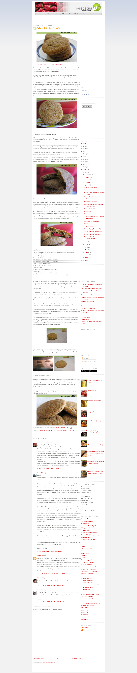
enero (86, 257)
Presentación (56, 14)
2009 (84, 167)
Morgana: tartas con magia (88, 605)
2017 (84, 146)
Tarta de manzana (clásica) (91, 190)
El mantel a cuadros (86, 564)
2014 (84, 154)
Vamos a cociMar (85, 617)
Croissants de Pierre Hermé (93, 400)
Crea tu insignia (85, 94)
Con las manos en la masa (88, 551)
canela (42, 430)
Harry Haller (40, 473)
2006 (84, 261)
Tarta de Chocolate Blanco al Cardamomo (92, 198)
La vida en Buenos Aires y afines (90, 594)
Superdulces (84, 612)
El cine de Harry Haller (87, 519)
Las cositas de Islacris (87, 596)
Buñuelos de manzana (87, 304)
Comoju (83, 546)
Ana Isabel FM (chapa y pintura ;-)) (90, 535)
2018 (84, 143)
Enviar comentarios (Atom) (47, 662)
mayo (86, 247)
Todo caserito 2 (85, 614)
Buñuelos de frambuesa (87, 301)
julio (86, 242)
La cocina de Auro (86, 576)
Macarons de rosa (91, 390)
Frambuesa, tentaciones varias (89, 571)
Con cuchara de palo (86, 548)
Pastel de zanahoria (89, 209)
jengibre (43, 432)
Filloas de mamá (85, 317)
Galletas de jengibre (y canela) (48, 28)
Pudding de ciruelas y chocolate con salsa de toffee (95, 432)
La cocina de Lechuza (87, 580)
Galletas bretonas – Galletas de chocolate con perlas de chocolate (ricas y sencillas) (94, 443)
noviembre (88, 177)
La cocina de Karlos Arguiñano (89, 526)
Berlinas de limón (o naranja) (94, 421)
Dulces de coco (88, 211)
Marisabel (40, 578)
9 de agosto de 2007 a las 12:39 (49, 551)
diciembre (87, 174)
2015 (84, 151)
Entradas (85, 358)
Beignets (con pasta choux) (88, 308)
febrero (87, 255)
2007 (84, 172)
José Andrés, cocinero (87, 521)
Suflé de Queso (88, 224)
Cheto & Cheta (85, 542)
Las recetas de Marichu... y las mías (90, 601)
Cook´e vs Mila (85, 553)
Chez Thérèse (84, 544)
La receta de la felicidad (87, 599)
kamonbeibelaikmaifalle (44, 442)
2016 (84, 149)
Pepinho (84, 630)
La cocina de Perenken (87, 583)
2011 (84, 162)
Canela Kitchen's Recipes (88, 539)
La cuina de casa (85, 589)
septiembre (88, 182)
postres (55, 432)
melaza (49, 432)
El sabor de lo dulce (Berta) (88, 569)
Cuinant (83, 555)
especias (54, 430)
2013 (84, 156)
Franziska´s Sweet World (87, 573)
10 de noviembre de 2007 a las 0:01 (51, 573)
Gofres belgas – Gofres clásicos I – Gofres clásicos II (95, 462)
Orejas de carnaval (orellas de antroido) (91, 288)
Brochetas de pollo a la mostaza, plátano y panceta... (93, 238)
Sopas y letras (84, 610)
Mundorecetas (85, 523)
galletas (36, 432)
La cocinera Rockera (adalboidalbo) (90, 585)
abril (86, 250)
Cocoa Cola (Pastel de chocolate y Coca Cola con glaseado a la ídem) (95, 453)
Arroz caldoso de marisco (91, 187)
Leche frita (84, 315)
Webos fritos (84, 619)
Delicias (83, 557)
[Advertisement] (56, 20)
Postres (71, 14)
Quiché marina (88, 214)
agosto (87, 185)
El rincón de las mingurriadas (89, 567)
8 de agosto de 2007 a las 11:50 (49, 468)
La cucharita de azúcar (87, 587)
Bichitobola (40, 555)
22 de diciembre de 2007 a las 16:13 (51, 585)
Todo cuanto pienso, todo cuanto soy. (93, 412)
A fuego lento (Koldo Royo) (88, 528)
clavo (48, 430)
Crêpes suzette (85, 319)
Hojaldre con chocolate (90, 201)
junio (86, 244)
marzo (86, 252)
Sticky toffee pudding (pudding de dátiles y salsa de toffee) (94, 472)
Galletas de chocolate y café (91, 221)
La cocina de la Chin (86, 578)
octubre (87, 180)
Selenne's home (85, 608)
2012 (84, 159)
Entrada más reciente (38, 658)
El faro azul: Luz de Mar (87, 562)
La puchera (84, 592)
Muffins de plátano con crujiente (93, 231)
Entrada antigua (76, 658)
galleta (71, 430)
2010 (84, 164)
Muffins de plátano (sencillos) (92, 234)
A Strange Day (85, 530)
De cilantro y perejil (86, 560)
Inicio (58, 658)
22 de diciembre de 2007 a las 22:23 (51, 601)
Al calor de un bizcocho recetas (89, 532)
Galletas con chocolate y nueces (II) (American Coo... (94, 205)
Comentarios (87, 362)
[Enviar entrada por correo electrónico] (70, 427)
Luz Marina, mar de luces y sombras (90, 603)
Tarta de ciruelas (88, 226)
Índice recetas (85, 14)
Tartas (77, 14)
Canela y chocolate (86, 537)
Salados (64, 14)
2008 (84, 169)
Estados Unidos (62, 430)
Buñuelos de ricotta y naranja (89, 306)
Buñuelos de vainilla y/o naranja (90, 295)
